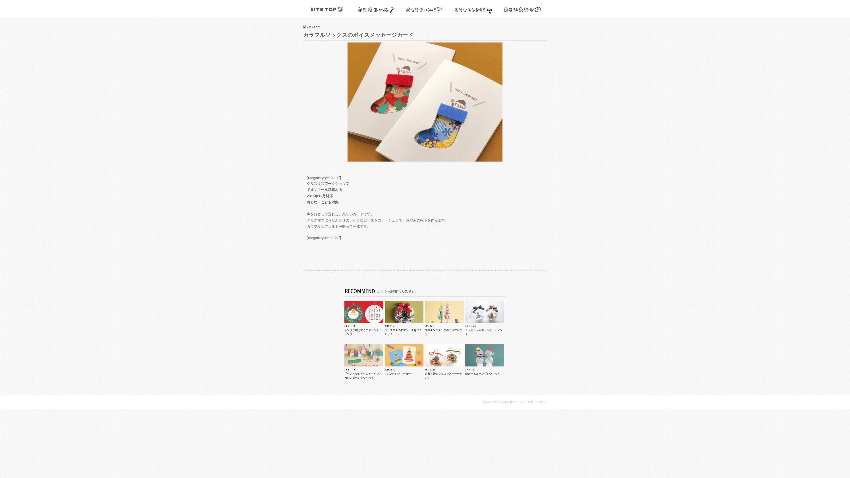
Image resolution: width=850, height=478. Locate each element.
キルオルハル (512, 402)
